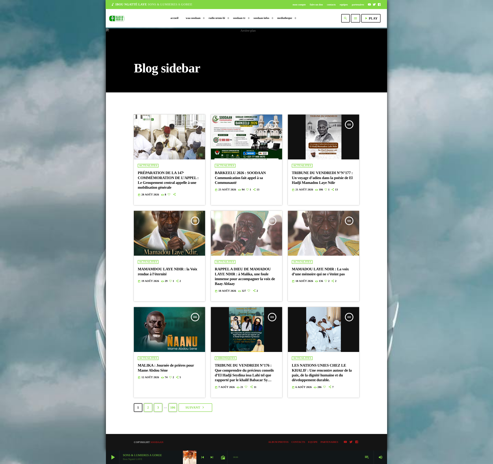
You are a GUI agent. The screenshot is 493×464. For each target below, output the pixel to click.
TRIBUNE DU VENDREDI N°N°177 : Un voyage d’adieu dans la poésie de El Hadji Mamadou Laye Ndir (322, 178)
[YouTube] (369, 4)
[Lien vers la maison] (117, 18)
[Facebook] (379, 4)
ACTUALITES (148, 165)
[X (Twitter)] (374, 4)
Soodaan (156, 442)
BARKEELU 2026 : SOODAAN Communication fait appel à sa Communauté (240, 178)
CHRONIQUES (225, 358)
